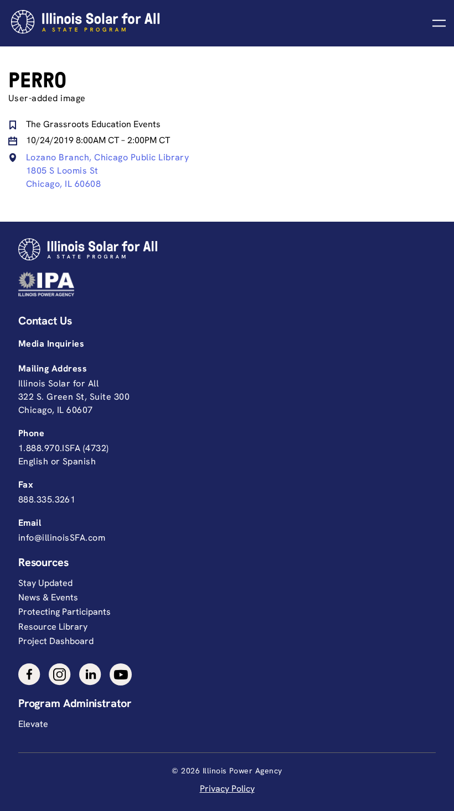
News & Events (48, 597)
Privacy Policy (227, 788)
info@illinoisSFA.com (61, 537)
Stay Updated (45, 583)
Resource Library (52, 626)
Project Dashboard (56, 641)
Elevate (33, 724)
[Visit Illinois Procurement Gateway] (224, 283)
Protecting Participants (64, 612)
